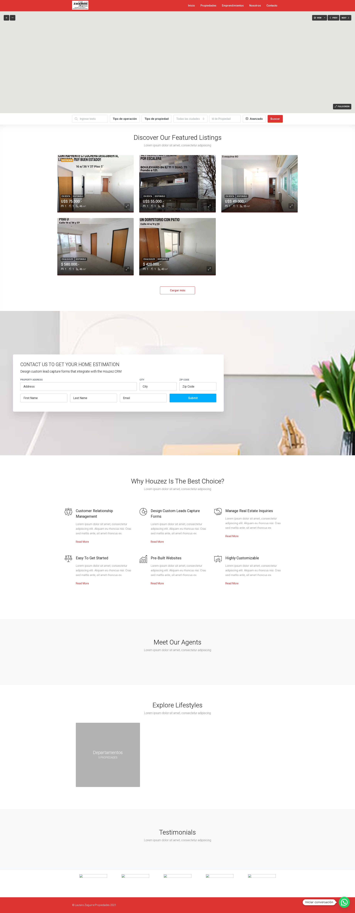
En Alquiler (67, 259)
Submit (193, 398)
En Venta (66, 196)
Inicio (191, 5)
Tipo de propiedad (157, 118)
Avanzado (256, 118)
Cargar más (177, 290)
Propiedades (208, 5)
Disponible (78, 196)
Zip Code (184, 379)
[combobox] (190, 119)
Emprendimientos (233, 5)
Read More (82, 541)
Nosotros (255, 5)
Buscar (275, 118)
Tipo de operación (125, 118)
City (142, 379)
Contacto (271, 5)
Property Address (31, 379)
